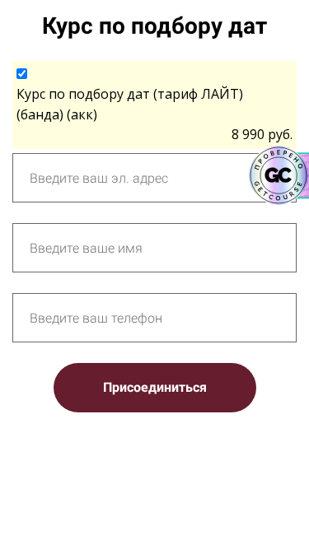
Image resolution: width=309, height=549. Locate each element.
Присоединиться (155, 387)
